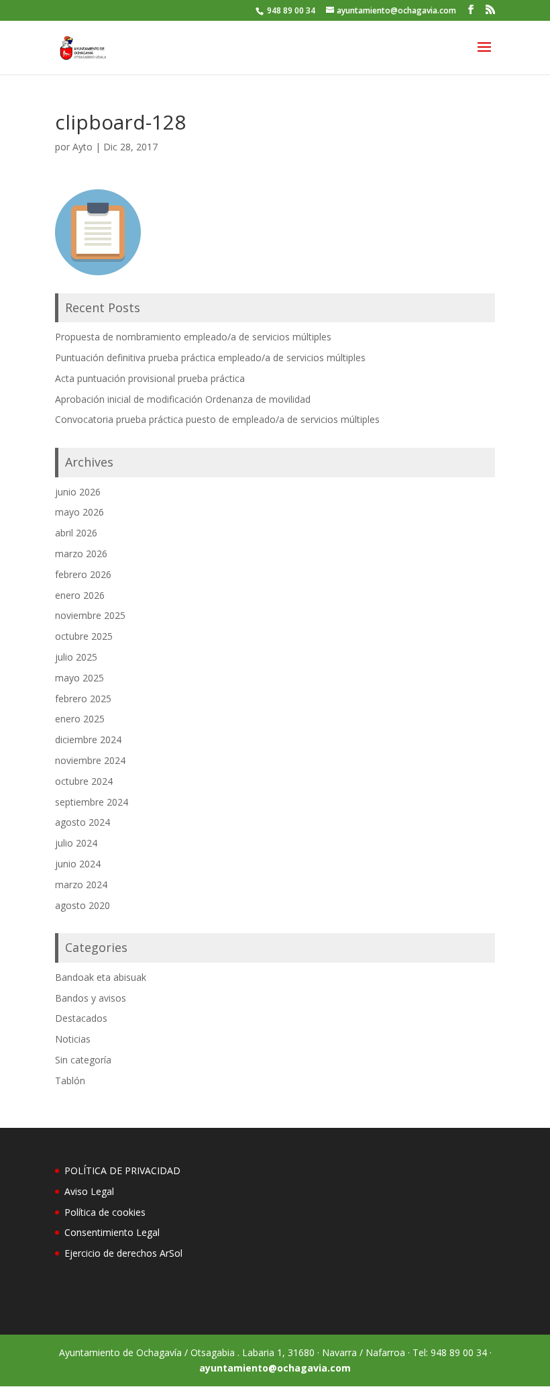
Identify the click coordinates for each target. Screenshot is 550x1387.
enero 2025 (80, 718)
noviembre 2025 (90, 615)
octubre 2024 (84, 781)
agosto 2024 (82, 822)
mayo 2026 (79, 512)
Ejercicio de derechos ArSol (123, 1253)
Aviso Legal (89, 1191)
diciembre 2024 (88, 739)
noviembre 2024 (90, 760)
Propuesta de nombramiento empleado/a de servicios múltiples (193, 336)
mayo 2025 (79, 677)
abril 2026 (76, 532)
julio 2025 (76, 657)
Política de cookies (105, 1212)
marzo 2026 (81, 553)
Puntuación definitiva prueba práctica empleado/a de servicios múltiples (210, 357)
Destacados (81, 1018)
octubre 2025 (84, 636)
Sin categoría (83, 1059)
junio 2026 (78, 491)
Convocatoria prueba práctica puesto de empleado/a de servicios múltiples (217, 419)
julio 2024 (76, 842)
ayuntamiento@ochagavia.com (275, 1367)
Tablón (70, 1080)
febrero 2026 (83, 574)
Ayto (82, 146)
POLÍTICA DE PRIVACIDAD (122, 1170)
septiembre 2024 (91, 802)
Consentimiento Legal (112, 1232)
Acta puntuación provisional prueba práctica (150, 378)
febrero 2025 (83, 698)
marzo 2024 (81, 884)
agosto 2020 (82, 905)
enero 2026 (80, 595)
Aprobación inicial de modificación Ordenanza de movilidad (183, 399)
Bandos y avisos (90, 998)
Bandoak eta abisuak (100, 977)
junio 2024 (78, 863)
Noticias (73, 1039)
